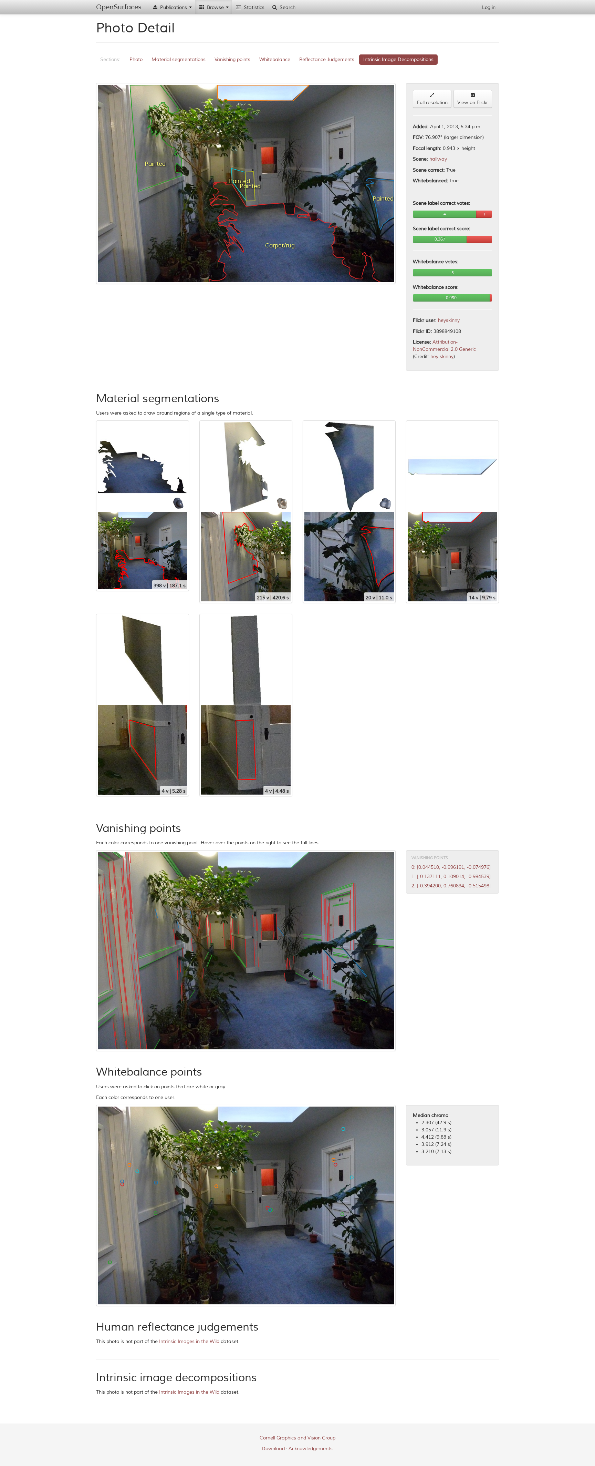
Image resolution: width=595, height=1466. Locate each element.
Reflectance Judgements (326, 59)
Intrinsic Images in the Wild (189, 1341)
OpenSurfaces (119, 7)
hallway (438, 159)
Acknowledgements (311, 1449)
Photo (136, 59)
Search (286, 7)
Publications (173, 7)
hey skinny (441, 356)
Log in (488, 7)
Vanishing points (232, 59)
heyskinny (449, 320)
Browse (215, 7)
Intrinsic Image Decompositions (398, 59)
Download (273, 1449)
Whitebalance (274, 59)
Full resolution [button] (432, 102)
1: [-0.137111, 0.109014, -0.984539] (451, 876)
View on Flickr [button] (472, 102)
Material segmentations (179, 59)
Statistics (253, 7)
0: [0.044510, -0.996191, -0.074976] (451, 867)
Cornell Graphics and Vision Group (297, 1438)
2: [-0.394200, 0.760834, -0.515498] (451, 886)
